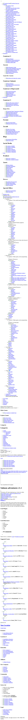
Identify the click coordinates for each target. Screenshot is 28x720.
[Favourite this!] (6, 496)
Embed (9, 494)
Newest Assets (13, 181)
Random (5, 404)
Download (13, 91)
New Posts (11, 140)
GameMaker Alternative (8, 639)
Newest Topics (14, 123)
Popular (4, 400)
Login (8, 194)
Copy (2, 458)
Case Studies (5, 645)
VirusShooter (6, 588)
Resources (5, 53)
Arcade (7, 370)
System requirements (15, 60)
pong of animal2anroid (8, 603)
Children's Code (6, 712)
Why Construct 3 (6, 650)
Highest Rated (13, 184)
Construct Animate (17, 284)
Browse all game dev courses (14, 78)
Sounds (13, 172)
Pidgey (2, 499)
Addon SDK (12, 62)
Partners (4, 654)
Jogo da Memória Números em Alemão (11, 581)
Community (5, 117)
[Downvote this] (15, 493)
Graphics (11, 170)
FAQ (10, 106)
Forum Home (12, 122)
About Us (5, 667)
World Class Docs (14, 112)
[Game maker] (11, 196)
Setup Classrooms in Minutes (17, 111)
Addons (11, 165)
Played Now (5, 402)
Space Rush (5, 561)
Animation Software (7, 634)
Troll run (5, 620)
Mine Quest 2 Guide (7, 608)
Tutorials (10, 86)
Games (10, 169)
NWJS (12, 92)
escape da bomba (6, 576)
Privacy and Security (14, 105)
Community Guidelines (8, 682)
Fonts (10, 168)
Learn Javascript (6, 653)
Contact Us (8, 394)
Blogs (7, 385)
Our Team (5, 668)
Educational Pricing (12, 113)
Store (4, 153)
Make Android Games (21, 277)
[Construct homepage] (11, 3)
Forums (7, 360)
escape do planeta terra (8, 556)
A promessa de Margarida (8, 550)
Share (9, 495)
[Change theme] (12, 396)
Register (5, 194)
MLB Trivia (5, 571)
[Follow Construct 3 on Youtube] (10, 147)
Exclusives (10, 185)
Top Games (12, 129)
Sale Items (10, 192)
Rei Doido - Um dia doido (8, 614)
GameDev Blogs (6, 680)
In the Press (5, 670)
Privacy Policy (6, 710)
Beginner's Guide (12, 67)
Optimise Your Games (21, 280)
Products (5, 4)
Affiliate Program (6, 662)
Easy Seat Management (8, 651)
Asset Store (8, 347)
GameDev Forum (6, 677)
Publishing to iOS (13, 70)
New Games (9, 419)
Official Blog (14, 139)
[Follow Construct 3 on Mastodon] (11, 151)
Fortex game (6, 593)
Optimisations (15, 72)
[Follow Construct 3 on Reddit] (10, 146)
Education (5, 97)
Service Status (6, 714)
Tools (10, 176)
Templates (12, 173)
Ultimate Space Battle (7, 545)
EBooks (11, 167)
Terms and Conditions (7, 709)
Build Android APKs (14, 69)
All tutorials (11, 73)
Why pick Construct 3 (14, 102)
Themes (11, 174)
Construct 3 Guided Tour (11, 412)
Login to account (12, 395)
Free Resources (14, 104)
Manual (11, 58)
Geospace (5, 598)
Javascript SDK (12, 95)
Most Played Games (15, 131)
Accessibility (5, 713)
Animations (12, 166)
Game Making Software (8, 633)
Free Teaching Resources (8, 652)
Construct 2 (14, 297)
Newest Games (12, 130)
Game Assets (5, 676)
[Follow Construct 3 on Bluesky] (10, 149)
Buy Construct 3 (11, 158)
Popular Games (10, 420)
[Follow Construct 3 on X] (9, 148)
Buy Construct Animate (13, 159)
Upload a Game (13, 133)
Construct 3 (17, 200)
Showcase (5, 403)
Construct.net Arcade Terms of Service (15, 456)
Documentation (6, 642)
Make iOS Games (21, 279)
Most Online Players (13, 132)
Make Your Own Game (8, 640)
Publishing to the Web (16, 68)
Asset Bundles (13, 190)
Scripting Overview (14, 61)
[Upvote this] (5, 493)
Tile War (5, 566)
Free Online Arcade (7, 681)
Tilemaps (11, 175)
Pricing (4, 641)
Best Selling (12, 183)
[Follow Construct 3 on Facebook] (11, 150)
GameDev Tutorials (7, 679)
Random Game (11, 422)
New (4, 399)
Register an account (19, 536)
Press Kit (5, 669)
